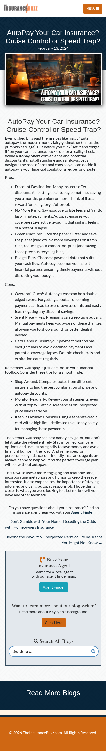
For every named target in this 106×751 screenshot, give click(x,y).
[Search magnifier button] (93, 651)
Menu (91, 8)
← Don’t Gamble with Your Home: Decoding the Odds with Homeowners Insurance (50, 524)
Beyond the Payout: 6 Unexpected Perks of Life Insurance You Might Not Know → (53, 539)
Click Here (53, 622)
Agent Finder (54, 587)
